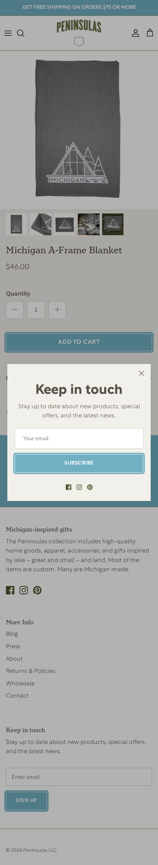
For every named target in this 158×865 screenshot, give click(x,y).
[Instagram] (79, 487)
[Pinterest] (90, 487)
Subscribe (79, 463)
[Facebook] (68, 487)
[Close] (141, 373)
